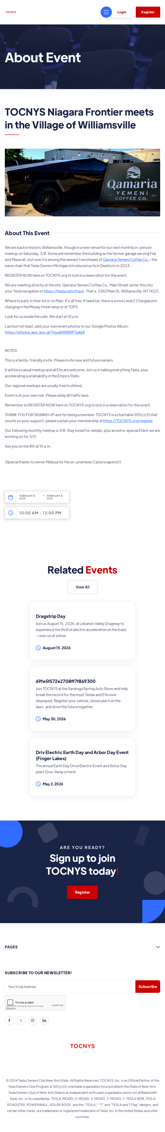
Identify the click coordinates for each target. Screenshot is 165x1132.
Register (148, 12)
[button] (106, 12)
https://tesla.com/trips (63, 291)
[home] (11, 12)
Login (122, 12)
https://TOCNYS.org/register (128, 420)
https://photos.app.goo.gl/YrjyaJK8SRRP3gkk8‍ (45, 332)
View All (82, 587)
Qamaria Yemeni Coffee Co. (125, 259)
